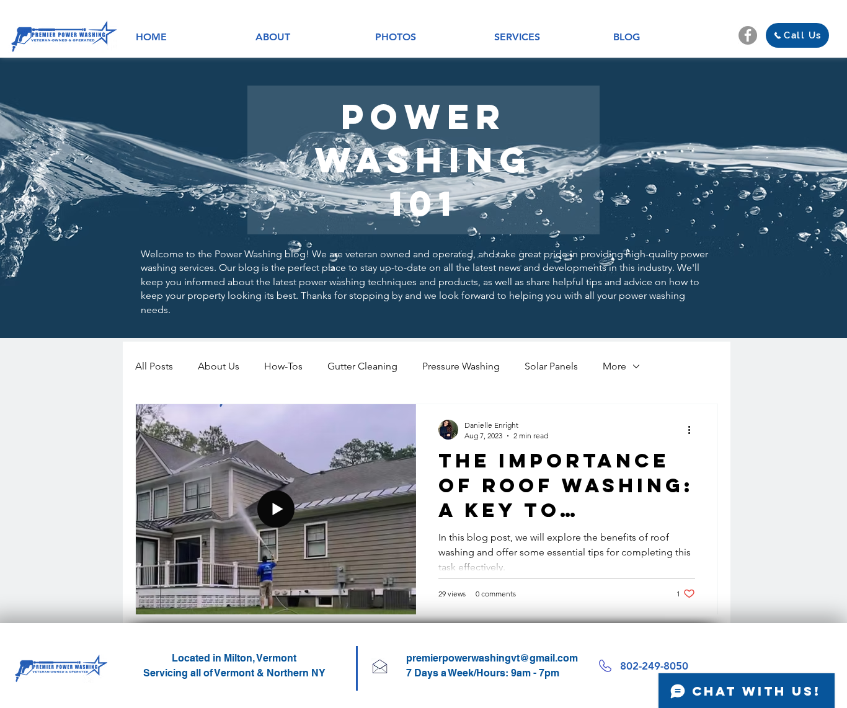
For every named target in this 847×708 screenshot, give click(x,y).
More (614, 366)
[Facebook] (747, 35)
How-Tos (283, 366)
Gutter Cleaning (362, 366)
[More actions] (693, 429)
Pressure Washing (461, 366)
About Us (218, 366)
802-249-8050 (654, 666)
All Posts (154, 366)
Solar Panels (551, 366)
